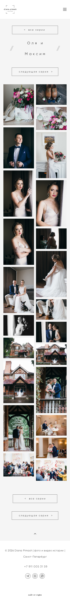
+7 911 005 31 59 (35, 566)
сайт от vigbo (35, 595)
